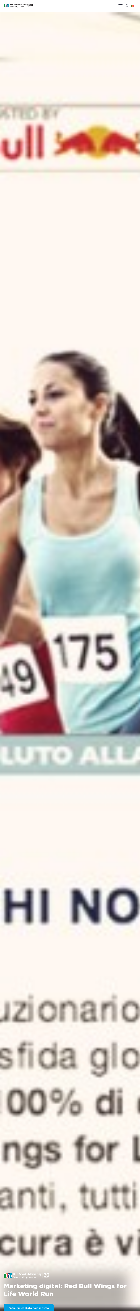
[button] (132, 6)
